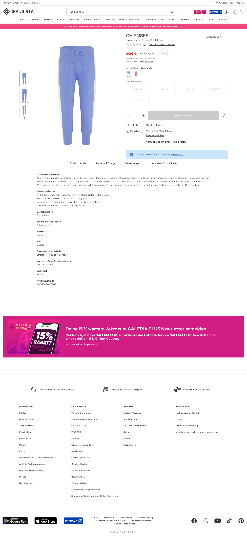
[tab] (77, 95)
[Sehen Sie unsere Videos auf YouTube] (217, 520)
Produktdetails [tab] (78, 163)
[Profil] (227, 12)
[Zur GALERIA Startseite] (18, 12)
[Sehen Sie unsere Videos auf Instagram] (205, 520)
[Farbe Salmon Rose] (136, 74)
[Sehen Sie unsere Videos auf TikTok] (229, 520)
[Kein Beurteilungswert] (134, 44)
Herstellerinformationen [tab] (164, 163)
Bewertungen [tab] (132, 163)
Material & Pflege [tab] (105, 163)
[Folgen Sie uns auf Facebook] (194, 520)
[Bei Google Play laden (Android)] (15, 520)
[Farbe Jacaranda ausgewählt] (128, 74)
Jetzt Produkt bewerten (162, 44)
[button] (23, 3)
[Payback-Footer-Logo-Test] (73, 520)
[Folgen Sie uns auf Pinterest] (241, 520)
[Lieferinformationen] (142, 125)
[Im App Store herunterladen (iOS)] (45, 520)
